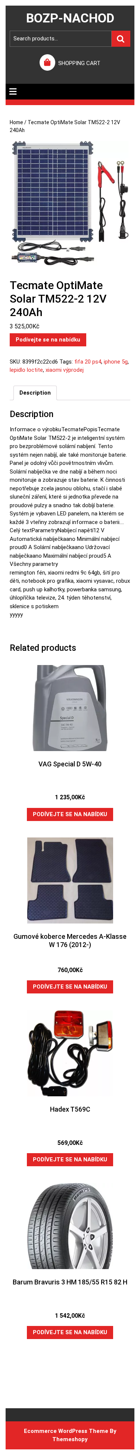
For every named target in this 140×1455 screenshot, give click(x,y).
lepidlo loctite (26, 370)
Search (121, 39)
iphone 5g (116, 361)
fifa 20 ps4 (87, 361)
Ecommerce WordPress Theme (66, 1431)
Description (35, 392)
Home (16, 122)
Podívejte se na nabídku (48, 339)
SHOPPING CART (79, 63)
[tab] (13, 91)
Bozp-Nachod (70, 17)
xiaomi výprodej (65, 370)
